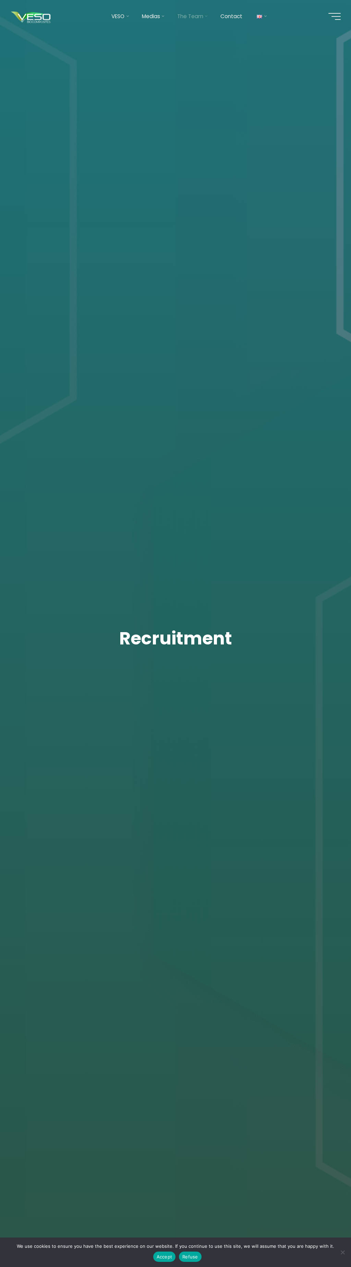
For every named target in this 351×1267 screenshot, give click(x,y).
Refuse (190, 1256)
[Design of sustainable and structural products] (31, 16)
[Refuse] (342, 1252)
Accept (164, 1256)
